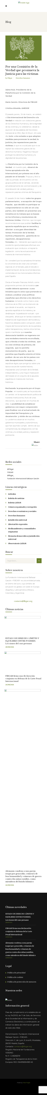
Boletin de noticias (16, 498)
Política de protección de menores (21, 982)
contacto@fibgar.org (22, 601)
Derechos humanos (23, 78)
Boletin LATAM (14, 503)
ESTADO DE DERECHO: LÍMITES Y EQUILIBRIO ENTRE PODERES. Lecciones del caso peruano (22, 641)
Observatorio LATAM (17, 543)
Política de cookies (15, 977)
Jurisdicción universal (17, 520)
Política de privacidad (16, 973)
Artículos (12, 494)
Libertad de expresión (17, 524)
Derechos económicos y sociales (22, 511)
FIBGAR (10, 472)
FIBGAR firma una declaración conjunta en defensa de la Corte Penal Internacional (23, 678)
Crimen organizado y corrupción (22, 507)
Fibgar (10, 78)
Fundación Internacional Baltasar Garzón (23, 478)
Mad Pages (26, 1082)
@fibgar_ (10, 475)
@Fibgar (10, 469)
